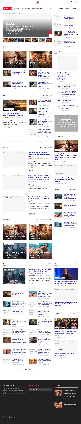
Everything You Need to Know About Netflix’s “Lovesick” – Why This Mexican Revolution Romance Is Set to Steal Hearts (15, 62)
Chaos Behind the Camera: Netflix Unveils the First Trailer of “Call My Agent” (38, 199)
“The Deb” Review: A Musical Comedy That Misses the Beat (17, 361)
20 (48, 364)
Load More (28, 369)
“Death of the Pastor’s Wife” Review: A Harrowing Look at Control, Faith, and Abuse (19, 351)
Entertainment (10, 25)
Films (47, 95)
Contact (69, 417)
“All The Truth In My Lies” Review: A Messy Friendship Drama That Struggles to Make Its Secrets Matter (40, 254)
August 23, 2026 (59, 357)
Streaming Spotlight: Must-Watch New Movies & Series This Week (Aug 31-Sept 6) (65, 333)
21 (15, 257)
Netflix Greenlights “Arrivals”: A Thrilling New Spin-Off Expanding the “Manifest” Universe (44, 73)
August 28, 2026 (42, 136)
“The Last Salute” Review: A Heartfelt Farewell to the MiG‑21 (20, 30)
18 (23, 90)
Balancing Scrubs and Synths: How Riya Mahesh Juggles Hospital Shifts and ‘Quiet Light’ (66, 303)
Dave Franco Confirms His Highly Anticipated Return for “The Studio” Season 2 (38, 62)
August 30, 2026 (9, 66)
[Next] (29, 141)
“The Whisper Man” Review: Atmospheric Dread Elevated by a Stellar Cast (45, 331)
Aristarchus (32, 203)
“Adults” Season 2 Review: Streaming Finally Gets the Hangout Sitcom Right (19, 331)
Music (75, 263)
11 (21, 117)
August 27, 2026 (42, 344)
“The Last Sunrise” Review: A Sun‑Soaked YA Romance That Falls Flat (44, 361)
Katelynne (31, 158)
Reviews (75, 189)
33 (65, 357)
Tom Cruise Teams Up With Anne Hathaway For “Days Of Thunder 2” (19, 72)
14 (48, 136)
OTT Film (44, 147)
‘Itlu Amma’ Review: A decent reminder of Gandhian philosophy (69, 17)
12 (48, 88)
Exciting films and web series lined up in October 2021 (70, 43)
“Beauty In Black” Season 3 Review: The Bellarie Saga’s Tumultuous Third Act (45, 303)
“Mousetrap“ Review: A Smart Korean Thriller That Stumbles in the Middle (19, 311)
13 (23, 354)
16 (65, 337)
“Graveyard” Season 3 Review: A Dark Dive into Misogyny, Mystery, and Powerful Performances (35, 8)
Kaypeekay (9, 33)
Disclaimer (75, 417)
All (47, 47)
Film (51, 95)
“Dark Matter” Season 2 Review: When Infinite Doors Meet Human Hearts (70, 224)
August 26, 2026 (17, 354)
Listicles (75, 313)
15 (40, 66)
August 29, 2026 (42, 78)
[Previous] (26, 141)
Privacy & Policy (62, 417)
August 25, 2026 (40, 203)
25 (47, 181)
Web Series (42, 219)
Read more (7, 127)
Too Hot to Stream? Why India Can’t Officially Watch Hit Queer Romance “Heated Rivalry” (69, 93)
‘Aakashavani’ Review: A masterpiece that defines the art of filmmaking (70, 107)
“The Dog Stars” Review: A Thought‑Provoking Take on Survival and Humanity (45, 321)
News (50, 47)
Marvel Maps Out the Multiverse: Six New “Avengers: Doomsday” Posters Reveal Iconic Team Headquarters (19, 85)
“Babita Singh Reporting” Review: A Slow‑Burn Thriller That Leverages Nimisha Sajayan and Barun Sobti (39, 177)
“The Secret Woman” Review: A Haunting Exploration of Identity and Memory (39, 154)
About (56, 417)
